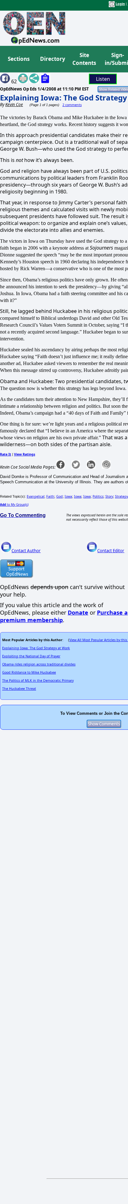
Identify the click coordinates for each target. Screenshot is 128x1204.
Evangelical (35, 496)
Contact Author (26, 550)
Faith (50, 496)
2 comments (72, 105)
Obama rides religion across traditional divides (38, 664)
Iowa (68, 496)
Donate (78, 612)
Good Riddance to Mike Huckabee (29, 672)
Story (109, 496)
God (59, 496)
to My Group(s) (14, 504)
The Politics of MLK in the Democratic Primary (38, 680)
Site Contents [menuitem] (84, 59)
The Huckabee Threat (19, 688)
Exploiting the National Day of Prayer (31, 656)
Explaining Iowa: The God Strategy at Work (36, 648)
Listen (103, 79)
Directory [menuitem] (52, 58)
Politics (98, 496)
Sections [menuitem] (19, 58)
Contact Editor (110, 550)
